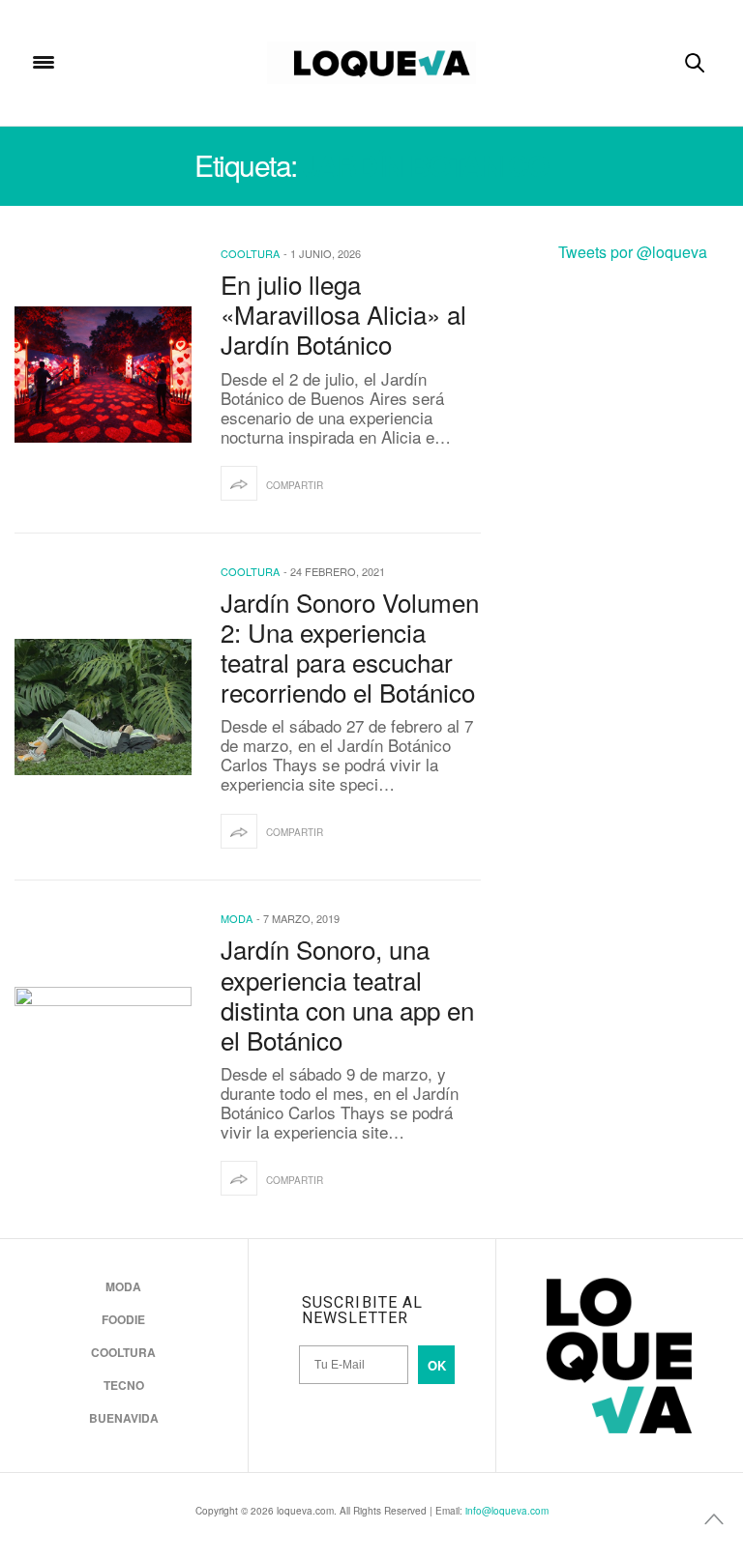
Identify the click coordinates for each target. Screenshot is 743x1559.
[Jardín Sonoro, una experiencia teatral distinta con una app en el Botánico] (103, 1055)
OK (437, 1365)
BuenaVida (124, 1418)
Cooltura (250, 253)
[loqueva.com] (371, 63)
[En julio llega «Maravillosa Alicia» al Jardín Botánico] (103, 374)
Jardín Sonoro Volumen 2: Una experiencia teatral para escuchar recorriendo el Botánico (350, 647)
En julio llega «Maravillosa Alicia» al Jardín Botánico (343, 313)
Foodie (123, 1319)
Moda (237, 918)
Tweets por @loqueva (632, 252)
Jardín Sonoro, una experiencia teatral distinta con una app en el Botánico (347, 994)
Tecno (124, 1385)
